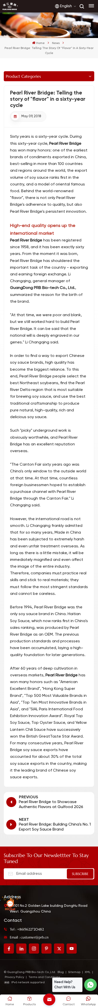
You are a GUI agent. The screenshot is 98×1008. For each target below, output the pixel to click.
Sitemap (74, 972)
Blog (61, 972)
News (56, 43)
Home (40, 43)
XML (87, 972)
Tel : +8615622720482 (27, 929)
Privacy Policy (14, 977)
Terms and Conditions (44, 977)
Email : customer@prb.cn (29, 937)
